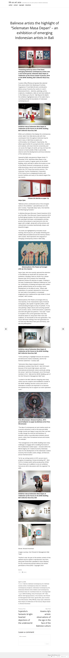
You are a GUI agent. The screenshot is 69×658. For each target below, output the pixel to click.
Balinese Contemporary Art (36, 584)
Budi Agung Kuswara (29, 595)
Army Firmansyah (37, 593)
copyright (21, 5)
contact (16, 5)
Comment (47, 643)
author (10, 5)
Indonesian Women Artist (25, 589)
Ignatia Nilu (38, 597)
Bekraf (20, 595)
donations (28, 5)
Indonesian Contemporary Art (41, 587)
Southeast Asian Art (35, 591)
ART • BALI (45, 593)
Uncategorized (46, 591)
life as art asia (15, 2)
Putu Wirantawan (23, 599)
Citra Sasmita (39, 595)
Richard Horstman (25, 603)
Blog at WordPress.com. (54, 655)
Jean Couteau (46, 597)
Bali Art (26, 584)
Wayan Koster (46, 601)
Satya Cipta (40, 599)
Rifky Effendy (33, 599)
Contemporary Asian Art (34, 585)
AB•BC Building (27, 593)
